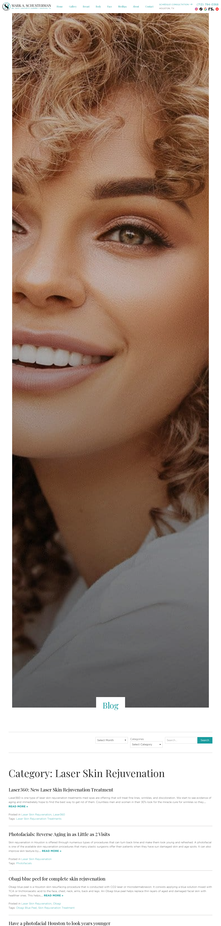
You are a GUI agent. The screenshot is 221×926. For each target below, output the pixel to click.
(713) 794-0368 (208, 4)
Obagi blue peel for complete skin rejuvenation (57, 878)
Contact (149, 6)
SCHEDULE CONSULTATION (174, 5)
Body (98, 6)
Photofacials (24, 863)
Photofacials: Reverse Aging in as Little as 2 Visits (59, 834)
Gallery (73, 6)
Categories (137, 739)
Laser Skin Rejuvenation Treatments (38, 819)
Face (109, 6)
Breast (86, 6)
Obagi (57, 903)
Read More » (18, 806)
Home (60, 6)
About (136, 6)
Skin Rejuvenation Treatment (56, 908)
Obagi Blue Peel (26, 908)
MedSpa (122, 6)
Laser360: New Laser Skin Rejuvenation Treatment (61, 789)
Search (205, 740)
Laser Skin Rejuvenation (36, 814)
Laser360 (59, 814)
